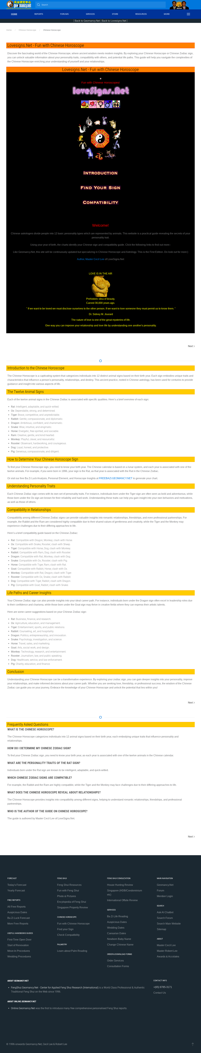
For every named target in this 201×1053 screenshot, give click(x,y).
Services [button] (90, 14)
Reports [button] (38, 14)
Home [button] (14, 14)
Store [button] (115, 14)
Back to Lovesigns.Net (114, 20)
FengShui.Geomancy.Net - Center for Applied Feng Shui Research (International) (54, 987)
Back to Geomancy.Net (87, 20)
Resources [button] (141, 14)
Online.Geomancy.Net (23, 1008)
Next (190, 346)
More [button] (167, 14)
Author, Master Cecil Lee (90, 259)
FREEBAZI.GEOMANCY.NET (115, 478)
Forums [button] (64, 14)
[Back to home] (18, 4)
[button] (188, 14)
